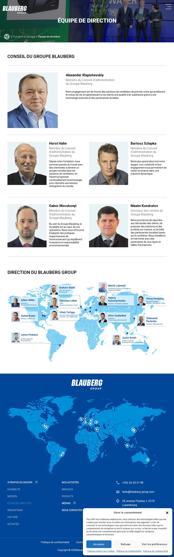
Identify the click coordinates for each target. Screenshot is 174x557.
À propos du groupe (24, 36)
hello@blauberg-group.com (138, 491)
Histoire (12, 517)
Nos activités (70, 482)
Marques (67, 489)
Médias (66, 503)
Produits (67, 496)
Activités (13, 524)
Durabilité (13, 489)
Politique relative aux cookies (101, 551)
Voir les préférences (154, 544)
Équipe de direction (19, 503)
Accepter (99, 544)
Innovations (15, 510)
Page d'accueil (7, 36)
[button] (167, 512)
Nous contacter (72, 510)
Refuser (126, 544)
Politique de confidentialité (128, 551)
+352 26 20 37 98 (132, 482)
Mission (12, 496)
